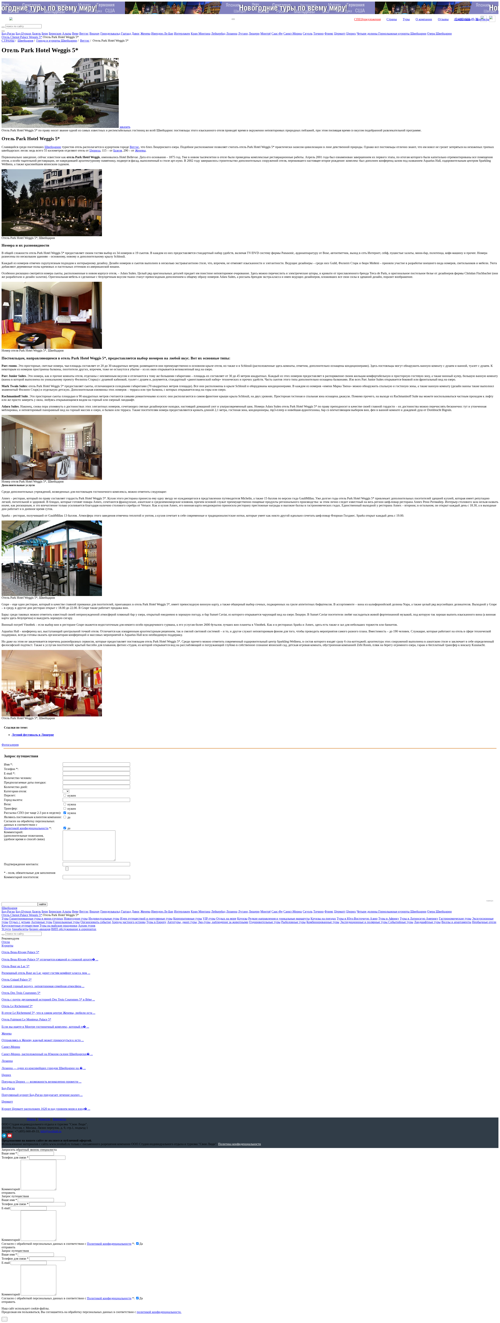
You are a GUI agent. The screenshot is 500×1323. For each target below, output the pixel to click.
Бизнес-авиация (39, 929)
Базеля (117, 150)
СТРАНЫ (8, 40)
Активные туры (41, 922)
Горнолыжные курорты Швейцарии (402, 33)
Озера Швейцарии (439, 33)
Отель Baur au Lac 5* (15, 966)
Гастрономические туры (455, 918)
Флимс (328, 33)
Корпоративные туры (187, 918)
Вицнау (94, 33)
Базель (36, 33)
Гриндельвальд (110, 33)
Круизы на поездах (323, 918)
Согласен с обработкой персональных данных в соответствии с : (68, 1243)
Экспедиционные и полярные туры (364, 922)
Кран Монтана (200, 33)
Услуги (6, 929)
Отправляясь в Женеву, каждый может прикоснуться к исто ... (43, 1040)
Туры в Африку (388, 918)
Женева (145, 33)
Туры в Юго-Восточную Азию (357, 918)
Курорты (7, 945)
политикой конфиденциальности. (159, 1312)
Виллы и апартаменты (456, 922)
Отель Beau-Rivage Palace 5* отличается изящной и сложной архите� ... (50, 959)
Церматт (340, 33)
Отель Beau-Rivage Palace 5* (20, 952)
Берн (45, 33)
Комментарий (11, 1189)
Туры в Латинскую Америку (419, 918)
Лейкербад (218, 33)
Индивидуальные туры (103, 918)
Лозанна (231, 33)
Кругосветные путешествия (20, 925)
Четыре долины (367, 33)
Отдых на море (226, 918)
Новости (44, 1119)
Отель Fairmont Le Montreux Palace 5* (26, 1019)
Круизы (242, 918)
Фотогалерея (10, 744)
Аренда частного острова (129, 922)
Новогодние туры (76, 918)
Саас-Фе (277, 33)
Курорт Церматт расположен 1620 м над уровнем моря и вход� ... (46, 1108)
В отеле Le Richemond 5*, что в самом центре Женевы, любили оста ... (48, 1012)
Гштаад (126, 33)
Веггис (84, 33)
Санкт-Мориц (292, 33)
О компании (424, 19)
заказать (125, 126)
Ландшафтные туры (427, 922)
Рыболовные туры (293, 922)
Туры (406, 19)
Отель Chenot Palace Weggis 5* (22, 37)
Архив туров (86, 925)
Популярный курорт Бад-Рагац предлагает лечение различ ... (42, 1095)
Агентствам (462, 19)
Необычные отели (484, 922)
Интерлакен (182, 33)
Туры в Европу (156, 922)
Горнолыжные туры (66, 922)
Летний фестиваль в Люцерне (33, 734)
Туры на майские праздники (58, 925)
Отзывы (443, 19)
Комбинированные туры (322, 922)
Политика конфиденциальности (239, 1144)
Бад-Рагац (8, 33)
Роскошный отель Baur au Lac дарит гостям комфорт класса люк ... (46, 973)
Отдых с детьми (19, 922)
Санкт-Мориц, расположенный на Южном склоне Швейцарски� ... (47, 1054)
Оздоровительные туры (264, 922)
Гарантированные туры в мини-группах (36, 918)
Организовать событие (95, 922)
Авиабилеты (20, 929)
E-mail (6, 1208)
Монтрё (265, 33)
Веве (75, 33)
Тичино (318, 33)
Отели (6, 942)
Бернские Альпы (60, 33)
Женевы (140, 150)
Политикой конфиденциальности (26, 828)
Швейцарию (53, 147)
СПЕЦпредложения (367, 19)
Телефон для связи (15, 1157)
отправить (8, 1301)
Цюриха (94, 150)
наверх (489, 900)
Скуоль (307, 33)
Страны (392, 19)
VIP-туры (209, 918)
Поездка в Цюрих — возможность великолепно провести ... (41, 1081)
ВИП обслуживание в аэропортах (73, 929)
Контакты (482, 19)
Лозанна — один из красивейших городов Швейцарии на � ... (44, 1068)
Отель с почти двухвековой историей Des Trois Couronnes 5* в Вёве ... (48, 999)
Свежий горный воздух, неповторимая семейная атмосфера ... (43, 986)
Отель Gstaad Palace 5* (17, 979)
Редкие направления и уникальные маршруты (279, 918)
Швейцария (25, 40)
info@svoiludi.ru (50, 1131)
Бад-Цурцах (23, 33)
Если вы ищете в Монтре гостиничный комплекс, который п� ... (45, 1026)
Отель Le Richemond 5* (17, 1006)
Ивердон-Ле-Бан (162, 33)
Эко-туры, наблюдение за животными (223, 922)
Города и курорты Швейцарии (56, 40)
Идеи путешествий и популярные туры (146, 918)
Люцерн (254, 33)
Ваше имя (9, 1153)
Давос (136, 33)
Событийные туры (400, 922)
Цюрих (351, 33)
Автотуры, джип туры (182, 922)
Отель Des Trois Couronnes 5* (21, 992)
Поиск (31, 1119)
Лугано (243, 33)
